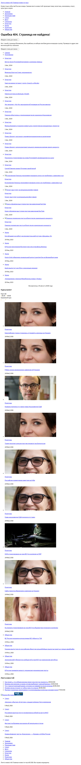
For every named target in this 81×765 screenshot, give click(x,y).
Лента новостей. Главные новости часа (14, 3)
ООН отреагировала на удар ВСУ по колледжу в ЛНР (23, 554)
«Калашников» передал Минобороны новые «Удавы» (23, 279)
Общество (8, 29)
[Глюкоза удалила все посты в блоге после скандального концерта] (28, 218)
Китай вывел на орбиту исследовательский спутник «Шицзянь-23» (28, 236)
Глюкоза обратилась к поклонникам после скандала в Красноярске (28, 115)
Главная (7, 12)
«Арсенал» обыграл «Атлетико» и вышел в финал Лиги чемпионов (28, 702)
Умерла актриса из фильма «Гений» (17, 94)
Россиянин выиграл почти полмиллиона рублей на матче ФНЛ (26, 713)
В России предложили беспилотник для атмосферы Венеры (26, 247)
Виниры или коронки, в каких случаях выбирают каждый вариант (28, 684)
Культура (8, 23)
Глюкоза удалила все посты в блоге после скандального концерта (28, 225)
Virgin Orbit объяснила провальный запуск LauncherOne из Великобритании (31, 257)
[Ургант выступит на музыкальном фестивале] (21, 190)
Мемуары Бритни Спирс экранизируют (18, 72)
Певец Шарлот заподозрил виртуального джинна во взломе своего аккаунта (32, 147)
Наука (7, 25)
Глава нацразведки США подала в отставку (20, 517)
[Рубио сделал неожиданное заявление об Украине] (30, 363)
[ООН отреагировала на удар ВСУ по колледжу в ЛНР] (30, 547)
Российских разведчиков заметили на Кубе (20, 480)
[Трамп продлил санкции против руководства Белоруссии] (30, 436)
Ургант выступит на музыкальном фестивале (21, 197)
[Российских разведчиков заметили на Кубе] (30, 473)
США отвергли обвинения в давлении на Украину (22, 591)
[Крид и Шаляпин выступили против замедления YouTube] (25, 204)
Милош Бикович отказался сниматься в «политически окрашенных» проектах (32, 126)
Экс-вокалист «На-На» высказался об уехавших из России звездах (27, 104)
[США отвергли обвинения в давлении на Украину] (30, 584)
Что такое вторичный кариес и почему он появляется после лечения (29, 686)
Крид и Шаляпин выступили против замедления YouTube (24, 211)
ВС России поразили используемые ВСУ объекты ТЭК (23, 638)
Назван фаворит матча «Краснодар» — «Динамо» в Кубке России (27, 734)
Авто (6, 20)
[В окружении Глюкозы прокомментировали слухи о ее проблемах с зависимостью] (34, 176)
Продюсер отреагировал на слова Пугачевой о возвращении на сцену (29, 158)
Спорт (7, 18)
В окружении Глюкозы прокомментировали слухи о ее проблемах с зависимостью (33, 183)
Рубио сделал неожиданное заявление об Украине (22, 370)
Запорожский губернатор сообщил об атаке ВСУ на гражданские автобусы (31, 660)
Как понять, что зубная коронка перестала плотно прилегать (26, 682)
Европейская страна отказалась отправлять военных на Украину (28, 333)
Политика (8, 27)
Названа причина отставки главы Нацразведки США (23, 407)
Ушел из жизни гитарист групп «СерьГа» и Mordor (22, 83)
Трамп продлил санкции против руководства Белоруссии (25, 443)
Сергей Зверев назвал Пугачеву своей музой (20, 168)
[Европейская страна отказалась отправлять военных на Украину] (30, 326)
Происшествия (10, 16)
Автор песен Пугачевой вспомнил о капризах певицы (23, 62)
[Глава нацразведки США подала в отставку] (30, 510)
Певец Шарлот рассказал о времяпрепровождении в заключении (28, 136)
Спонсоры (8, 22)
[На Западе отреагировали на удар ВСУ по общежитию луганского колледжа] (30, 621)
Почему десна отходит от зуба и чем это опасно (21, 688)
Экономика (9, 14)
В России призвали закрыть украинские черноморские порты (26, 670)
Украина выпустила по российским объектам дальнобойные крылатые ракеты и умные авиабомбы (39, 649)
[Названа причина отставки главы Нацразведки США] (30, 399)
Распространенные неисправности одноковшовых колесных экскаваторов (31, 690)
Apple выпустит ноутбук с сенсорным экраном (21, 268)
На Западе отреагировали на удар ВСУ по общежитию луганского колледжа (31, 628)
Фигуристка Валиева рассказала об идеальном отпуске (24, 723)
